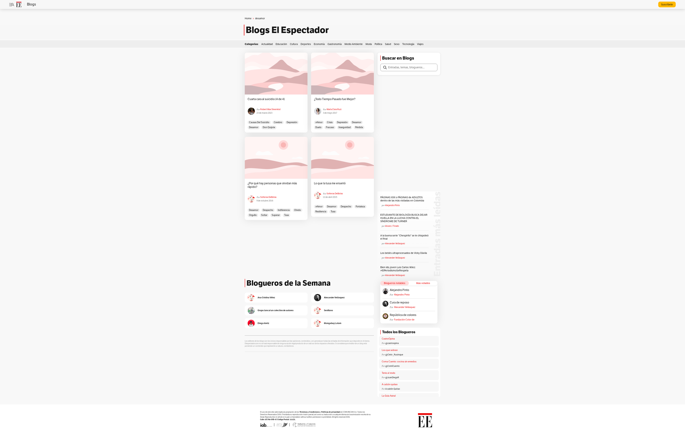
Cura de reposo (399, 302)
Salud (388, 44)
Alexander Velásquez (395, 243)
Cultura (294, 44)
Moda (369, 44)
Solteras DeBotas (268, 197)
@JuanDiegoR (392, 377)
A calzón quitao (390, 384)
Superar (276, 215)
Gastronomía (335, 44)
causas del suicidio (259, 122)
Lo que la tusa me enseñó (330, 183)
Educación (281, 44)
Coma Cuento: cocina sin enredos (399, 361)
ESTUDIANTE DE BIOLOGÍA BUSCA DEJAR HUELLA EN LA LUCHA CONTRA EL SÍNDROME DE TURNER (403, 218)
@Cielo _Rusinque (394, 354)
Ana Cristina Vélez (266, 297)
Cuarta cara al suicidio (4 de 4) (266, 99)
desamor (253, 127)
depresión (292, 122)
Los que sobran (390, 350)
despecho (268, 210)
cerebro (278, 122)
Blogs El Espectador (287, 30)
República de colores (403, 315)
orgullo (253, 215)
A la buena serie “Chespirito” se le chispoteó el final (404, 237)
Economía (319, 44)
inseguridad (345, 127)
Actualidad (267, 44)
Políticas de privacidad (330, 412)
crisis (330, 122)
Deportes (306, 44)
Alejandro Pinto (392, 205)
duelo (318, 127)
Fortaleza (360, 206)
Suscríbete (667, 4)
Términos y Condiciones (310, 412)
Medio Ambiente (353, 44)
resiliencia (320, 211)
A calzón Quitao (392, 389)
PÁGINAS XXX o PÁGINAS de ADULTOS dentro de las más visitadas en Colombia (402, 199)
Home (248, 18)
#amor (319, 122)
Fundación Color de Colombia (404, 319)
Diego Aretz (263, 323)
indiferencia (284, 210)
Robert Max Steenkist (270, 109)
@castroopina (392, 343)
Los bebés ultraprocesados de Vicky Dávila (404, 253)
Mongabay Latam (332, 323)
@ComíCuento (392, 366)
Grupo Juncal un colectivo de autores (275, 310)
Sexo (396, 44)
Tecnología (408, 44)
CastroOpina (388, 338)
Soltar (264, 215)
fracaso (330, 127)
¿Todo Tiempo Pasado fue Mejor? (334, 99)
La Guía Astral (389, 395)
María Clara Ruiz (334, 109)
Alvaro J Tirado (392, 226)
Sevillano (328, 310)
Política (378, 44)
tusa (286, 215)
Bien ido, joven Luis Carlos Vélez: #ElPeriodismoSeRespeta (397, 269)
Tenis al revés (388, 373)
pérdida (359, 127)
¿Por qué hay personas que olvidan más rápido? (272, 185)
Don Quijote (269, 127)
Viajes (420, 44)
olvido (297, 210)
